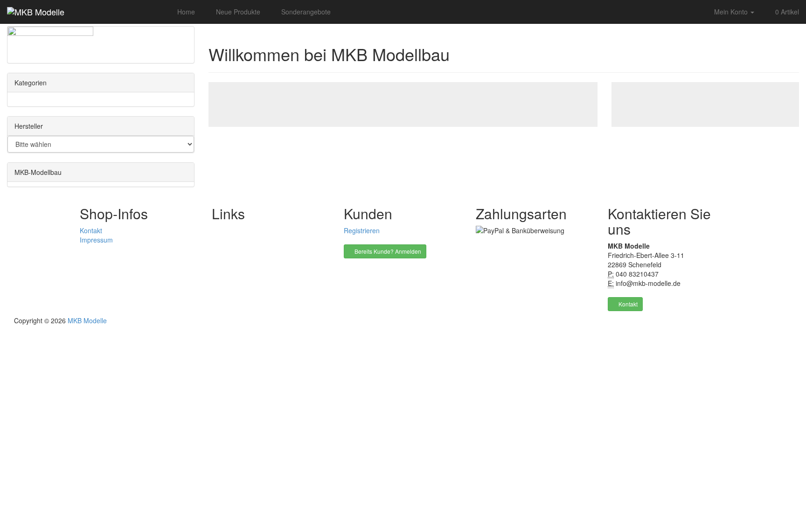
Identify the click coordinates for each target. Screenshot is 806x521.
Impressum (96, 239)
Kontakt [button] (627, 304)
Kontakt (91, 230)
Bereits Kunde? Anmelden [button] (387, 251)
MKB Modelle (87, 320)
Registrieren (362, 230)
